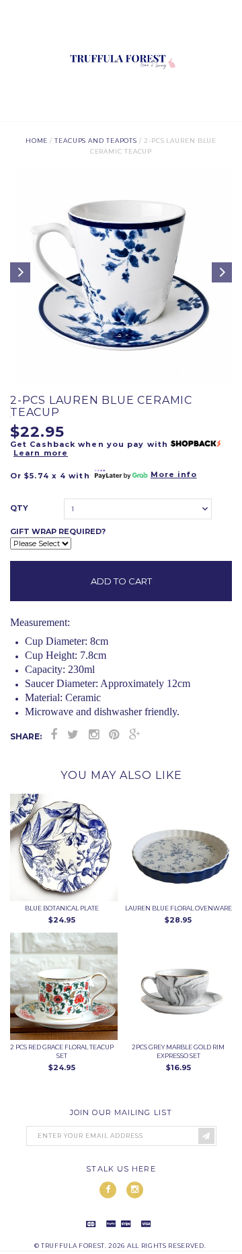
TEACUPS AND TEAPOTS (95, 140)
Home (37, 140)
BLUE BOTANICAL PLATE (62, 908)
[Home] (121, 116)
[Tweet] (73, 734)
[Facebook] (53, 734)
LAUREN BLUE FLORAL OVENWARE (178, 908)
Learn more (40, 453)
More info (174, 474)
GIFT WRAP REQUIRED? (58, 531)
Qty (19, 508)
